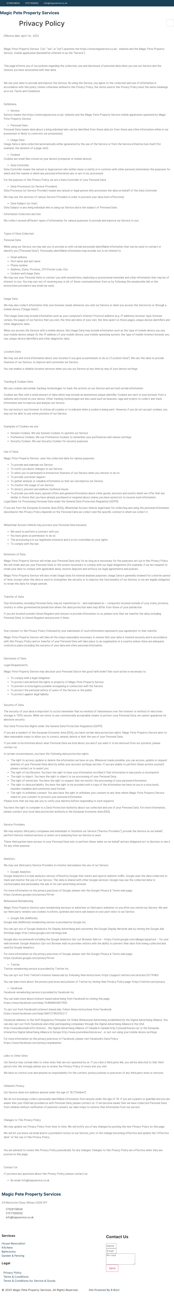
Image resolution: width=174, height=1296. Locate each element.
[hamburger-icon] (170, 22)
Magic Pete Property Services (29, 12)
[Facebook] (170, 3)
